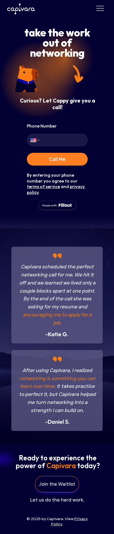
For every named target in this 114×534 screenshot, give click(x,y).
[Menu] (100, 8)
